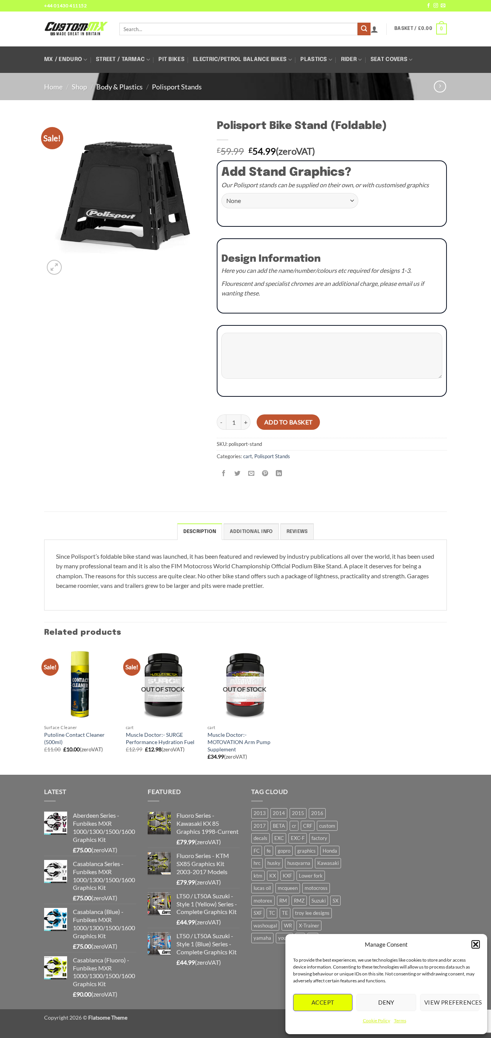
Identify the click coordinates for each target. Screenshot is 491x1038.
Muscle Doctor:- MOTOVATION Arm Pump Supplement (239, 741)
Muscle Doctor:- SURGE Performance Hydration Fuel (160, 738)
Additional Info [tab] (251, 531)
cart (247, 456)
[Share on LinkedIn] (279, 473)
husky (273, 863)
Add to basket (288, 422)
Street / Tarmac (120, 59)
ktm (258, 876)
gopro (284, 851)
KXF (287, 876)
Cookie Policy (376, 1020)
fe (269, 851)
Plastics (313, 59)
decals (260, 838)
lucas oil (262, 888)
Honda (330, 851)
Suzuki (318, 901)
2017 (260, 826)
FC (257, 851)
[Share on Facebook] (223, 473)
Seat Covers (389, 59)
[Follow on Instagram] (435, 5)
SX (335, 901)
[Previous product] (440, 86)
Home (53, 87)
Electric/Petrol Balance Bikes (240, 59)
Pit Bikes (171, 59)
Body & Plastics (119, 87)
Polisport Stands (177, 87)
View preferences (451, 1002)
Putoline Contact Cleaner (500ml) (74, 738)
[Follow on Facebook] (428, 5)
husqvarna (298, 863)
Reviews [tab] (297, 531)
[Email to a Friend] (251, 473)
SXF (258, 913)
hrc (257, 863)
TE (285, 913)
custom (327, 826)
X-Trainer (309, 925)
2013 (260, 813)
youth (284, 938)
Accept (322, 1002)
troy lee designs (312, 913)
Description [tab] (199, 531)
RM (283, 901)
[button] (475, 944)
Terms (400, 1020)
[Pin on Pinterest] (265, 473)
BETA (279, 826)
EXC (279, 838)
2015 (298, 813)
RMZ (299, 901)
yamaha (262, 938)
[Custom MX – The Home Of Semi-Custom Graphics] (76, 28)
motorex (263, 901)
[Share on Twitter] (237, 473)
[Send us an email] (443, 5)
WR (288, 925)
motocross (316, 888)
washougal (265, 925)
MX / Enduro (63, 59)
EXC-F (298, 838)
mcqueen (288, 888)
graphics (306, 851)
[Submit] (364, 29)
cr (294, 826)
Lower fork (311, 876)
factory (319, 838)
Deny (386, 1002)
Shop (79, 87)
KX (272, 876)
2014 (279, 813)
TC (272, 913)
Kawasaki (328, 863)
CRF (307, 826)
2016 (317, 813)
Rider (349, 59)
